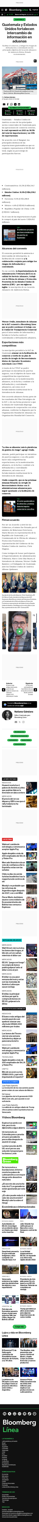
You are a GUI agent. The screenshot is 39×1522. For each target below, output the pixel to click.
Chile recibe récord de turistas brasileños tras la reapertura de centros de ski (13, 878)
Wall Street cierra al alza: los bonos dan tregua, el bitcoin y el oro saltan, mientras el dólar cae (13, 952)
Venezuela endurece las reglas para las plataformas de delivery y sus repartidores (10, 1283)
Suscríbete (5, 1495)
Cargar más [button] (19, 1327)
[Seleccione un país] (6, 10)
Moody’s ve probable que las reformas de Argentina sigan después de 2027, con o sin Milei (13, 889)
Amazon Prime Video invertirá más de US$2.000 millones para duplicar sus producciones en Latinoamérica (28, 1385)
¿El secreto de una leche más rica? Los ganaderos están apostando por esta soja (13, 1188)
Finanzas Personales (8, 1483)
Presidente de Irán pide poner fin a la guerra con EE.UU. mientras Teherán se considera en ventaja (28, 1284)
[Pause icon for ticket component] (2, 14)
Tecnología (5, 1500)
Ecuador (4, 1456)
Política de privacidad (8, 1496)
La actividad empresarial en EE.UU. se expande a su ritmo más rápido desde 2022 (28, 1255)
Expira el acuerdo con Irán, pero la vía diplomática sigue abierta (13, 1125)
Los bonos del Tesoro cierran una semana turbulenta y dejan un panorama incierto (11, 1037)
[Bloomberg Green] (19, 1160)
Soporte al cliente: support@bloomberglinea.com (17, 1515)
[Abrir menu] (2, 9)
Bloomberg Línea (19, 732)
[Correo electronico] (15, 722)
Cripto (4, 1481)
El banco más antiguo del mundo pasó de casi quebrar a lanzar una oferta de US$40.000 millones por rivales (12, 691)
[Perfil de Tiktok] (29, 1413)
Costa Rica (5, 1461)
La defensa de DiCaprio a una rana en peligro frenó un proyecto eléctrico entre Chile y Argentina (10, 1384)
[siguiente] (35, 689)
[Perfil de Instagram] (19, 1413)
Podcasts (5, 1485)
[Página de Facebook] (4, 1413)
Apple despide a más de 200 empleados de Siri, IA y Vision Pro (13, 856)
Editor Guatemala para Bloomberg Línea (22, 716)
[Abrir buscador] (30, 9)
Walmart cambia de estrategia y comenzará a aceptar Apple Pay (13, 847)
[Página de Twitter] (9, 1413)
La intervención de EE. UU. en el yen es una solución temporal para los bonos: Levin (12, 1150)
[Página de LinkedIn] (24, 1413)
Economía (5, 1474)
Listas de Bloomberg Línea (10, 1487)
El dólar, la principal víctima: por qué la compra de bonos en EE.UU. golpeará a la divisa (11, 999)
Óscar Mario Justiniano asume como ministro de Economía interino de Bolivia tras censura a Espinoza (13, 902)
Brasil (4, 1443)
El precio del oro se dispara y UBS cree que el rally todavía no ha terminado (13, 803)
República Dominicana (9, 1465)
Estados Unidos (26, 740)
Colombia (5, 1448)
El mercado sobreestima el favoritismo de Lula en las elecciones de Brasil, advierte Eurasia (27, 690)
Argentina (5, 1447)
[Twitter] (19, 722)
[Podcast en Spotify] (34, 1413)
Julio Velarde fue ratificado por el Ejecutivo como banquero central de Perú (28, 1228)
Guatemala (19, 19)
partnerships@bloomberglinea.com (13, 1511)
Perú (3, 1454)
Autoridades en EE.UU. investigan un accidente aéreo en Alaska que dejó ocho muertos (10, 1228)
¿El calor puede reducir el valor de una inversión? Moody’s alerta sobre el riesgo (13, 1199)
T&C (3, 1502)
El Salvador (5, 1463)
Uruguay (4, 1459)
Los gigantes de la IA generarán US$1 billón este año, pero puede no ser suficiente (17, 1098)
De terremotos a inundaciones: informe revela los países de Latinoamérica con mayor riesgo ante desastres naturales (13, 1173)
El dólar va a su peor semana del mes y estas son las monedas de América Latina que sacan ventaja (13, 982)
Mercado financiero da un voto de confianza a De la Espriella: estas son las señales (13, 866)
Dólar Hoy (5, 1478)
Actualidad (5, 1480)
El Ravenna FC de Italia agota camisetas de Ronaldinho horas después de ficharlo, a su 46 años (10, 1355)
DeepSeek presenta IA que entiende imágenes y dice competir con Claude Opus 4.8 (10, 1255)
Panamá (4, 1457)
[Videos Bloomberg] (19, 1117)
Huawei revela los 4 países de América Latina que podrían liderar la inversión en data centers (13, 789)
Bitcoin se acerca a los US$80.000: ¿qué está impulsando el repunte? (13, 1074)
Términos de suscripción (9, 1498)
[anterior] (3, 689)
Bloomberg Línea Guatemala (19, 736)
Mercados (5, 1476)
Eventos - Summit (7, 1510)
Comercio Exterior (20, 744)
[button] (35, 60)
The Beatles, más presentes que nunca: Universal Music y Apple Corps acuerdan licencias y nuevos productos (27, 1356)
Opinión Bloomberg (10, 1082)
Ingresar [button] (35, 10)
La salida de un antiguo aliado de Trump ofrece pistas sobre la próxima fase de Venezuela (18, 1109)
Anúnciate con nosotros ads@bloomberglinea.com (17, 1513)
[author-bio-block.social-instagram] (23, 722)
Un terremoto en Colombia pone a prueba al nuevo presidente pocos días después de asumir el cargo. (13, 1137)
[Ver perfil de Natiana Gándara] (8, 717)
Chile (3, 1452)
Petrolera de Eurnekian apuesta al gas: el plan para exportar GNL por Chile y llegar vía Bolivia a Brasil (10, 1314)
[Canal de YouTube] (14, 1413)
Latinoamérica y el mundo (9, 1441)
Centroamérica (13, 740)
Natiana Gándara (9, 97)
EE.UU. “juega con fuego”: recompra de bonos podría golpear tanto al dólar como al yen (13, 966)
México (4, 1445)
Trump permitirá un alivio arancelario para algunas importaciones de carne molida (28, 1313)
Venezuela (5, 1450)
